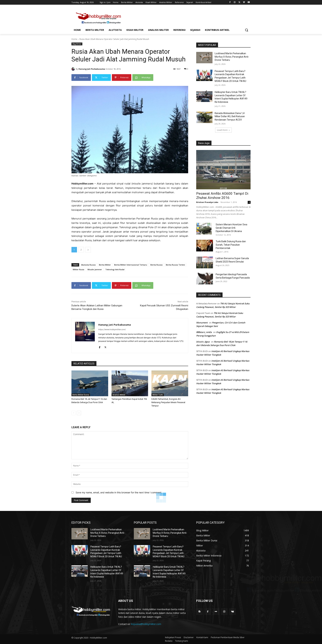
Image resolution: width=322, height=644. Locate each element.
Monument (202, 322)
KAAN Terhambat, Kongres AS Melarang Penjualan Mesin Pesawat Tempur (168, 402)
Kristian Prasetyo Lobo (207, 202)
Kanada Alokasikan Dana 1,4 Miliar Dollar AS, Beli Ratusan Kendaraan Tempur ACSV (230, 116)
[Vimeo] (244, 2)
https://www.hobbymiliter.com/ (112, 329)
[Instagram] (235, 2)
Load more (222, 130)
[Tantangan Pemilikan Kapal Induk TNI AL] (130, 383)
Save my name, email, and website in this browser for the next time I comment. (119, 492)
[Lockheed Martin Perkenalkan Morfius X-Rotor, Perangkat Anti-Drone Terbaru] (204, 57)
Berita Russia (156, 264)
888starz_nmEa (204, 332)
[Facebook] (230, 2)
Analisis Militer (119, 395)
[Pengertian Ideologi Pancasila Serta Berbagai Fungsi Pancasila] (204, 278)
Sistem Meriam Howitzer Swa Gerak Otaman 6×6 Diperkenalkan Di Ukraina (231, 228)
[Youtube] (249, 2)
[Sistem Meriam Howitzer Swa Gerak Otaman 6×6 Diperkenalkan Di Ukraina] (204, 229)
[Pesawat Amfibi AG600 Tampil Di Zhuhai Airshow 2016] (223, 169)
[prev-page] (73, 413)
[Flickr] (216, 611)
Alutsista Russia (88, 264)
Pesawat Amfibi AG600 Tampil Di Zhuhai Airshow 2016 (222, 196)
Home (74, 39)
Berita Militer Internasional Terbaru (130, 264)
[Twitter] (239, 2)
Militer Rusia (78, 269)
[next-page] (79, 413)
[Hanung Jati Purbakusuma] (73, 69)
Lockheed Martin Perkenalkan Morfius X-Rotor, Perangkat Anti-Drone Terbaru (232, 56)
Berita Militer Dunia (80, 395)
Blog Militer (76, 44)
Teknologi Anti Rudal (114, 269)
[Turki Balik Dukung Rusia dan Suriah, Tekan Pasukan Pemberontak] (204, 245)
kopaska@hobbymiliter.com (146, 624)
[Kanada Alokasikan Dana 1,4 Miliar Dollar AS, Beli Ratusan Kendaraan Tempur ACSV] (204, 117)
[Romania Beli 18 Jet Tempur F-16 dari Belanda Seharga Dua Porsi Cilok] (89, 383)
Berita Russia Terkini (175, 264)
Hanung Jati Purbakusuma (91, 69)
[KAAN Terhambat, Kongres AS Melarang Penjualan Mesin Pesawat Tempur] (169, 383)
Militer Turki (157, 395)
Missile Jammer (95, 269)
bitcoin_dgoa (203, 341)
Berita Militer (105, 264)
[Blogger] (199, 611)
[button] (247, 30)
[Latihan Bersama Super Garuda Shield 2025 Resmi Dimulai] (204, 262)
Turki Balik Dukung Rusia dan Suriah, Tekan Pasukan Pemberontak (231, 244)
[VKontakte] (232, 611)
